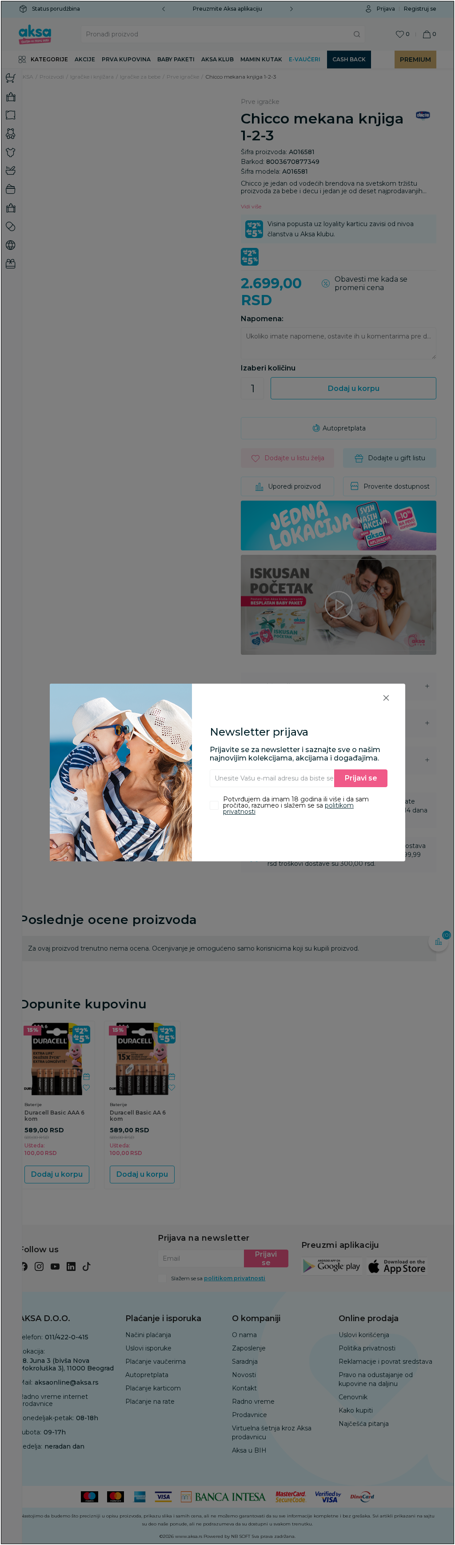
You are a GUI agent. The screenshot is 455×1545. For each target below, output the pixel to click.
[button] (386, 697)
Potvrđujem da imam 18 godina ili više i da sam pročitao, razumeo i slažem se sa (296, 805)
